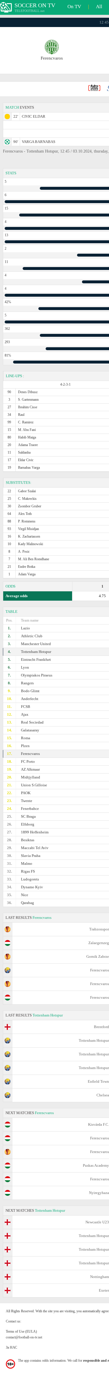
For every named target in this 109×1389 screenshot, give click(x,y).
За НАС (11, 1347)
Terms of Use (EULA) (21, 1331)
